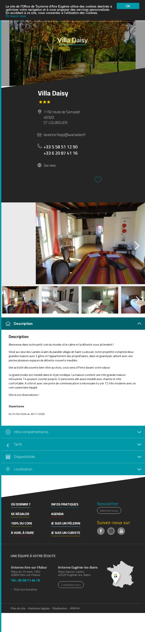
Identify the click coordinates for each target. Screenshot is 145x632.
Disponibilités (24, 456)
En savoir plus (16, 15)
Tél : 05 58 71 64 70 (25, 579)
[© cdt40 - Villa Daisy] (72, 243)
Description (23, 323)
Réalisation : (60, 608)
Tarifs (18, 444)
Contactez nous (71, 584)
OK (128, 6)
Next (133, 244)
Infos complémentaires (31, 432)
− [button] (5, 493)
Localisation (23, 469)
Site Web (50, 165)
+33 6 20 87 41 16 (61, 153)
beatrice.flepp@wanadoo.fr (65, 134)
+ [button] (5, 487)
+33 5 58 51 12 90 (61, 147)
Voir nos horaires (25, 589)
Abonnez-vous (109, 510)
